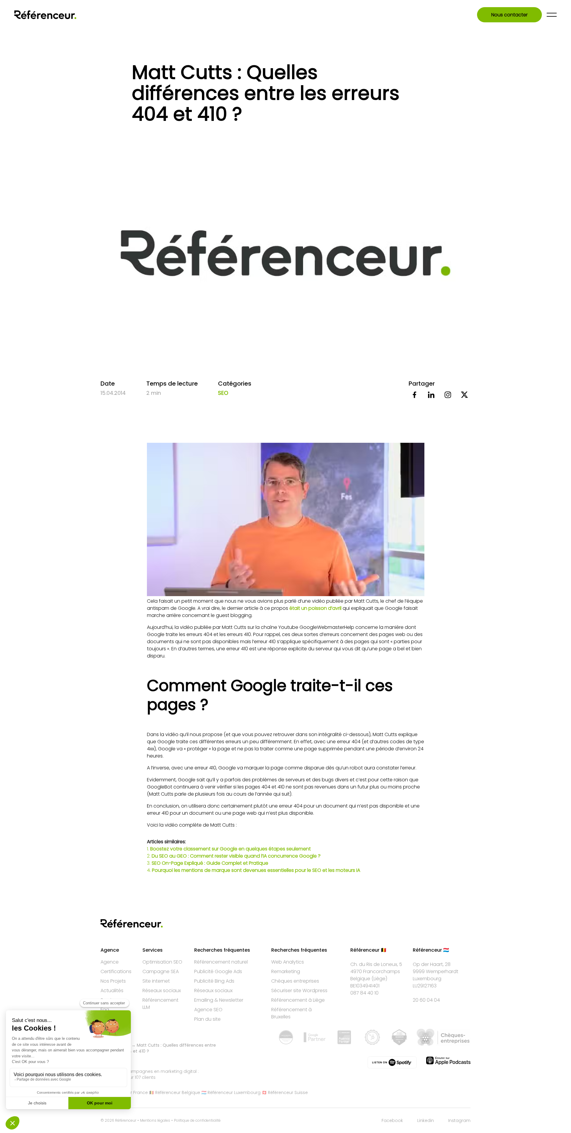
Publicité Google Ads (218, 971)
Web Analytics (287, 962)
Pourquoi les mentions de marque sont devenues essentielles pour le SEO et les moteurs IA (256, 870)
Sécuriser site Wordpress (299, 990)
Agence (110, 962)
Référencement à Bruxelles (291, 1013)
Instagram (459, 1120)
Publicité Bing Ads (214, 981)
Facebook (392, 1120)
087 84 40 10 (364, 992)
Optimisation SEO (162, 962)
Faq (105, 1009)
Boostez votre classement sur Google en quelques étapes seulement (230, 848)
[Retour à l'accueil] (45, 14)
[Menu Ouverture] (552, 15)
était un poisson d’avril (316, 608)
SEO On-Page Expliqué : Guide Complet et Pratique (210, 863)
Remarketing (285, 971)
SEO (223, 393)
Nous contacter (509, 14)
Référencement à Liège (298, 1000)
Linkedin (425, 1120)
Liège (379, 978)
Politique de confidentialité (197, 1120)
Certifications (116, 971)
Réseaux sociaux (161, 990)
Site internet (156, 981)
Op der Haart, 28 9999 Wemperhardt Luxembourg (435, 971)
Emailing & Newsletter (218, 1000)
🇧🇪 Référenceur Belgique (174, 1092)
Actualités (112, 990)
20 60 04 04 (426, 1000)
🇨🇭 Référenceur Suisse (285, 1092)
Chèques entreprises (295, 981)
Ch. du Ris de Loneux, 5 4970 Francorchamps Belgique (376, 971)
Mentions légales (155, 1120)
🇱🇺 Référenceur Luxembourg (231, 1092)
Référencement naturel (221, 962)
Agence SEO (208, 1009)
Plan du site (207, 1019)
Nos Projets (113, 981)
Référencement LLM (160, 1004)
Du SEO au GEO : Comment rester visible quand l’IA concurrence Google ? (236, 856)
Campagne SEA (160, 971)
